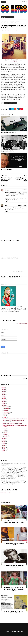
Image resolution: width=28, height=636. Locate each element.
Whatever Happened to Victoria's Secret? (14, 543)
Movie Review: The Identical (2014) (12, 423)
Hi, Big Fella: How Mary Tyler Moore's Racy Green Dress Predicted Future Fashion (14, 589)
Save (22, 108)
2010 (3, 445)
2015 (3, 405)
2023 (3, 393)
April (4, 430)
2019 (3, 398)
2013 (3, 440)
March (5, 432)
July (4, 415)
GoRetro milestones (8, 21)
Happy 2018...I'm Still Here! (8, 151)
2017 (3, 401)
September (6, 412)
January (5, 436)
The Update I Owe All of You (8, 132)
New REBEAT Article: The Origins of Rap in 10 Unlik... (15, 426)
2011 (3, 443)
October (5, 410)
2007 (3, 450)
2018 (3, 400)
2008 (3, 449)
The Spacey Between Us (7, 169)
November (6, 408)
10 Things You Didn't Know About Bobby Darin (14, 566)
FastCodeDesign (14, 61)
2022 (3, 394)
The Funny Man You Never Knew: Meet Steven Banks (13, 421)
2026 (3, 387)
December (6, 406)
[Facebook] (22, 2)
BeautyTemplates (18, 631)
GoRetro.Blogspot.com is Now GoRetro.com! (15, 419)
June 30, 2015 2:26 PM (22, 205)
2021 (3, 396)
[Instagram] (26, 2)
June (4, 417)
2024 (3, 391)
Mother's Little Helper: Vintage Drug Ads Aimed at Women (14, 612)
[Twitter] (24, 2)
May (4, 429)
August (5, 414)
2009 (3, 447)
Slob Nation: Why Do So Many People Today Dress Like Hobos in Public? (14, 521)
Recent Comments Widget (23, 323)
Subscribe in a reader (6, 492)
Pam (6, 205)
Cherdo (7, 190)
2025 (3, 389)
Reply (6, 201)
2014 (3, 438)
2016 (3, 403)
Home (2, 21)
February (5, 434)
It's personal (17, 21)
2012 (3, 441)
